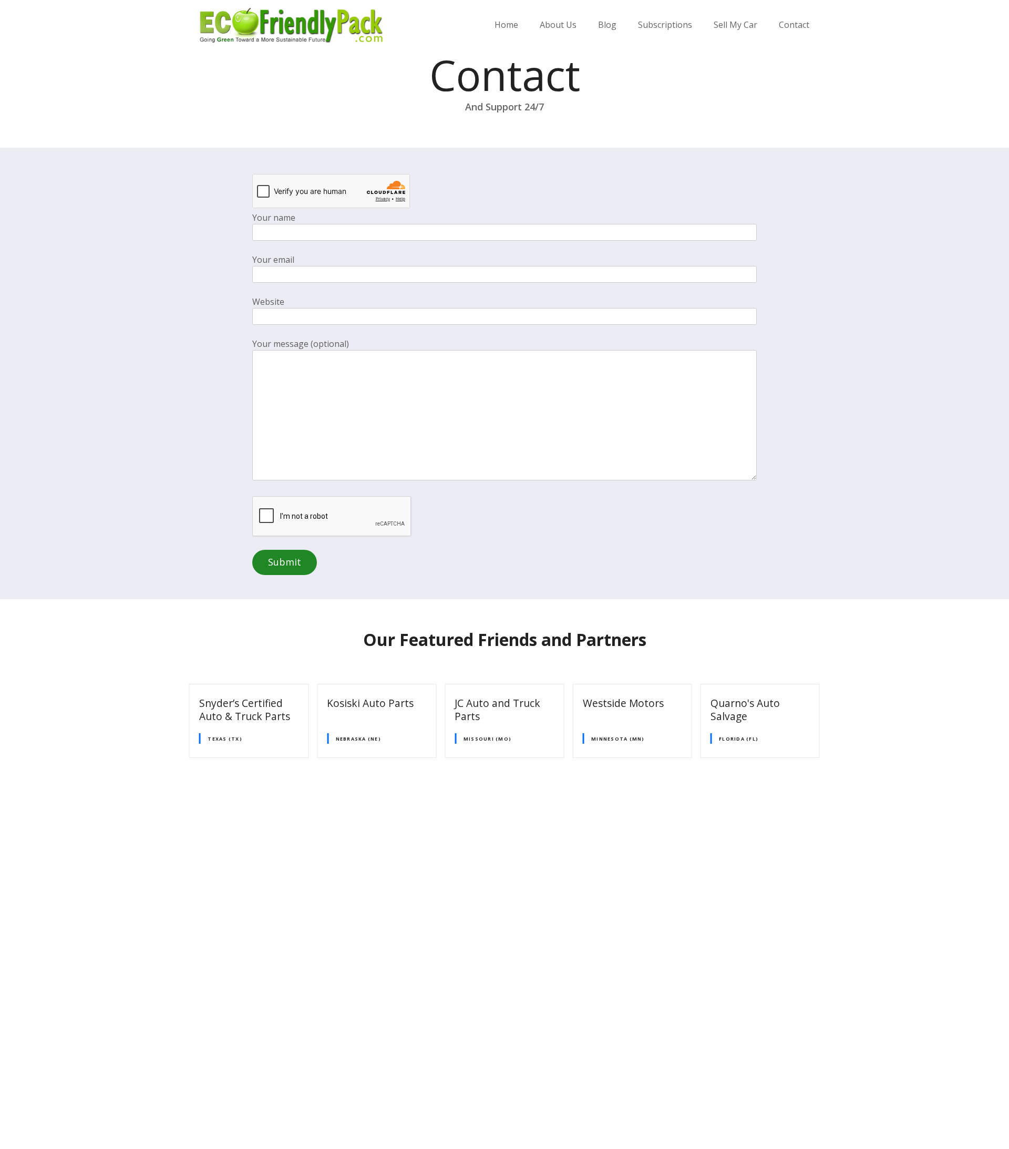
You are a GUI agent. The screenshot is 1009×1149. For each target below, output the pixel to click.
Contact (794, 24)
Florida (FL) (738, 738)
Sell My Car (735, 24)
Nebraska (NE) (358, 738)
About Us (558, 24)
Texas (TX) (225, 738)
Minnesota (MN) (618, 738)
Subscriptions (665, 24)
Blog (607, 24)
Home (506, 24)
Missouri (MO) (487, 738)
